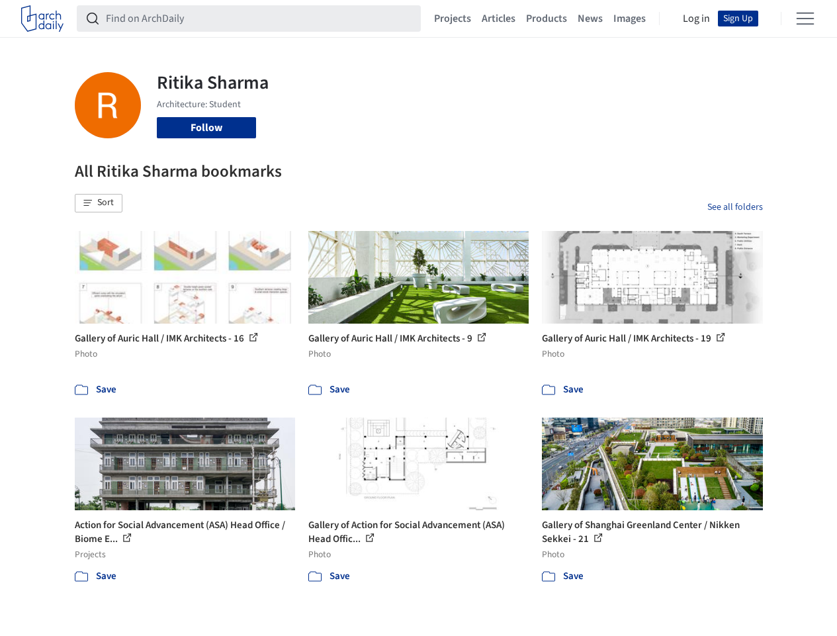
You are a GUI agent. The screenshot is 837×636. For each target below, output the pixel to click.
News (590, 18)
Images (629, 18)
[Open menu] (805, 18)
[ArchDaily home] (42, 18)
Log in (696, 18)
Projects (452, 18)
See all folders (735, 207)
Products (546, 18)
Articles (498, 18)
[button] (98, 203)
